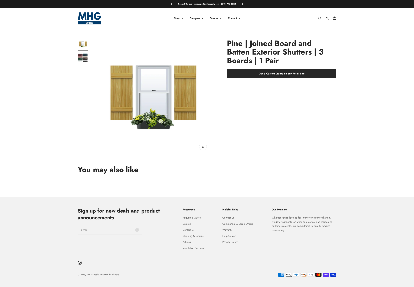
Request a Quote (192, 217)
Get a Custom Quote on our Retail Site (282, 73)
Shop (177, 18)
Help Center (228, 236)
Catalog (187, 224)
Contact (232, 18)
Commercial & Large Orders (237, 224)
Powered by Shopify (109, 274)
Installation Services (193, 248)
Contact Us (188, 230)
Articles (187, 242)
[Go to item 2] (83, 57)
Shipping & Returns (193, 236)
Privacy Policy (230, 242)
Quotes (214, 18)
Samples (195, 18)
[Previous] (171, 4)
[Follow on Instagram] (80, 263)
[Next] (242, 4)
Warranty (227, 230)
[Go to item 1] (83, 45)
